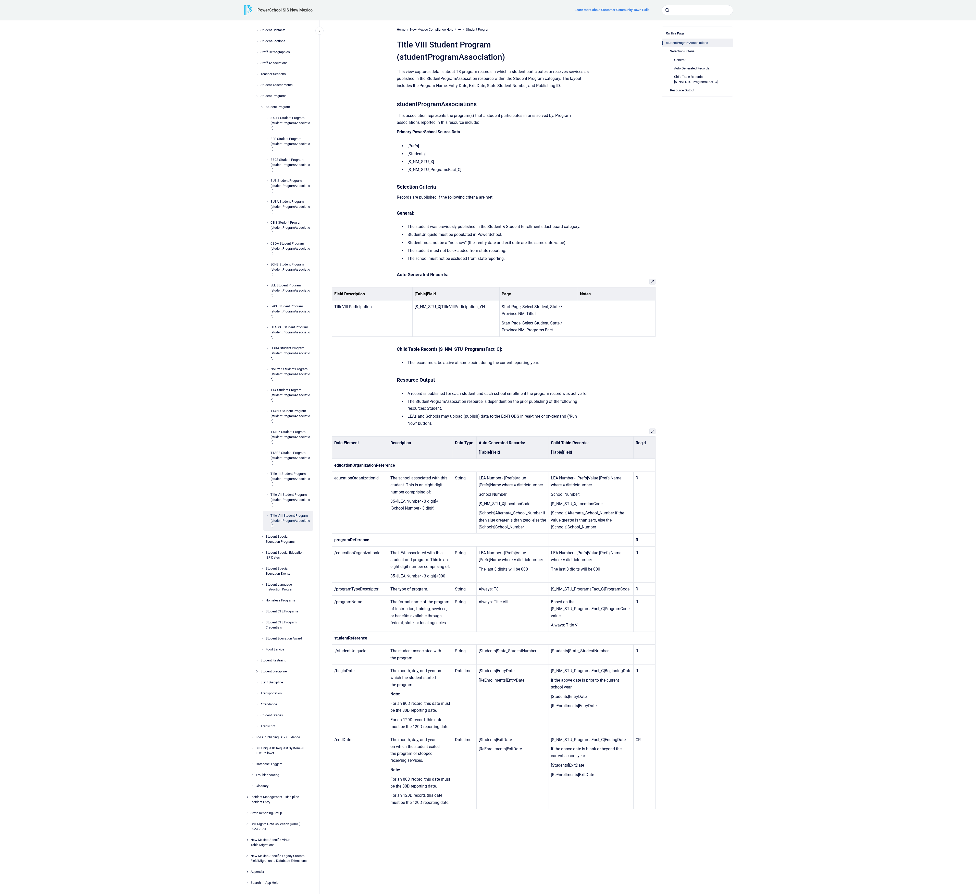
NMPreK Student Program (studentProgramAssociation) (290, 374)
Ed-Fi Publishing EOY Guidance (278, 737)
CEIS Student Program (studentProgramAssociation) (290, 227)
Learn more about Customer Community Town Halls (612, 10)
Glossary (262, 786)
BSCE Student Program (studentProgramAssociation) (290, 165)
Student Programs (274, 96)
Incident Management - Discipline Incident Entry (275, 799)
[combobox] (697, 10)
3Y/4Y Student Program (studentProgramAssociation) (290, 123)
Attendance (269, 704)
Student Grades (272, 715)
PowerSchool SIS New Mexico (285, 10)
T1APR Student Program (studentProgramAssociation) (290, 458)
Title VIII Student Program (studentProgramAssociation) (290, 520)
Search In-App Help (264, 883)
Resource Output (682, 90)
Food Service (275, 649)
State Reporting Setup (266, 813)
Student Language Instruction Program (280, 587)
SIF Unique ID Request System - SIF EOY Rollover (281, 750)
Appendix (257, 872)
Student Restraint (273, 660)
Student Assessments (277, 85)
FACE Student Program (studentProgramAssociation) (290, 311)
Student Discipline (274, 671)
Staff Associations (274, 63)
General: (680, 60)
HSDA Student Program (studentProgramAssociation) (290, 353)
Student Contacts (273, 30)
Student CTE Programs (282, 611)
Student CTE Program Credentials (281, 624)
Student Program (278, 107)
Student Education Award (284, 638)
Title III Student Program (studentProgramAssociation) (290, 479)
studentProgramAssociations (687, 43)
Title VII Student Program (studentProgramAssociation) (290, 499)
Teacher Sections (273, 74)
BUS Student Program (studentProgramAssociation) (290, 185)
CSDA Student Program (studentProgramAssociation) (290, 248)
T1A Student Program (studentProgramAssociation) (290, 395)
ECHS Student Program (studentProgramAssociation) (290, 269)
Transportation (271, 693)
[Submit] (667, 10)
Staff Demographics (275, 52)
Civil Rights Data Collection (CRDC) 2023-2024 (276, 826)
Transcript (268, 726)
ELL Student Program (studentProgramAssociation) (290, 290)
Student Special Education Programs (280, 539)
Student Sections (273, 41)
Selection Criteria (682, 51)
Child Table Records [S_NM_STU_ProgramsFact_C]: (696, 79)
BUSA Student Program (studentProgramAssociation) (290, 206)
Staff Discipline (272, 682)
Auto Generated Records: (692, 68)
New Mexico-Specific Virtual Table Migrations (271, 842)
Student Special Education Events (278, 570)
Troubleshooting (267, 775)
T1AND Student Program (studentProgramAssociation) (290, 416)
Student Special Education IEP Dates (284, 555)
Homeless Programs (280, 600)
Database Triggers (269, 764)
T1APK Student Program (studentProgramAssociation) (290, 437)
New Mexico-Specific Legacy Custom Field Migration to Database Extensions (279, 858)
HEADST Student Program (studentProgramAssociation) (290, 332)
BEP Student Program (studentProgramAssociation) (290, 144)
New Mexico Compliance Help (431, 29)
